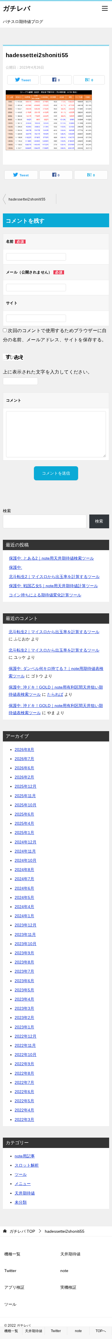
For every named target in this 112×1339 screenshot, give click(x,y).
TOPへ (101, 1331)
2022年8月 (24, 1073)
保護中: (15, 567)
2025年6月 (24, 814)
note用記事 (25, 1156)
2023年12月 (25, 925)
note (64, 1270)
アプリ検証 (14, 1287)
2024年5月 (24, 897)
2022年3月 (24, 1119)
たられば (55, 694)
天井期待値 (25, 1193)
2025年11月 (25, 795)
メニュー (23, 1183)
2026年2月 (24, 777)
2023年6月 (24, 980)
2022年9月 (24, 1063)
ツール (21, 1174)
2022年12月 (25, 1036)
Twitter (10, 1270)
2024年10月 (25, 860)
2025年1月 (24, 832)
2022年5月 (24, 1101)
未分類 (21, 1202)
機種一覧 (12, 1254)
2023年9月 (24, 953)
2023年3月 (24, 1008)
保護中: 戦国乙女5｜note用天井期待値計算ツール (53, 585)
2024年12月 (25, 842)
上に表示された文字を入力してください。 (47, 371)
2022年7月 (24, 1082)
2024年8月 (24, 869)
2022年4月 (24, 1110)
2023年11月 (25, 934)
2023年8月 (24, 962)
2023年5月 (24, 990)
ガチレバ (16, 8)
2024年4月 (24, 906)
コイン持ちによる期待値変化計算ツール (45, 595)
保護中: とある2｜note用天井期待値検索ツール (51, 558)
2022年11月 (25, 1045)
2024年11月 (25, 851)
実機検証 (68, 1287)
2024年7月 (24, 878)
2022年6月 (24, 1091)
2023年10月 (25, 943)
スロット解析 (27, 1165)
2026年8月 (24, 749)
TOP (22, 1231)
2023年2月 (24, 1017)
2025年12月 (25, 786)
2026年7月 (24, 758)
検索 (7, 510)
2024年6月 (24, 888)
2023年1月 (24, 1027)
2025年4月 (24, 823)
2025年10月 (25, 805)
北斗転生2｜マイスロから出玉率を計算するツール (54, 576)
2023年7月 (24, 971)
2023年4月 (24, 999)
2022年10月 (25, 1054)
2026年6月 (24, 768)
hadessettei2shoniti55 (27, 199)
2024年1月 (24, 916)
